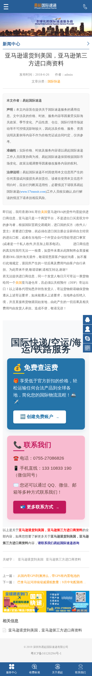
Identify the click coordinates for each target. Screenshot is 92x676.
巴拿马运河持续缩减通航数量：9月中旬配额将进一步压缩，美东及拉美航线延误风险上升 (53, 582)
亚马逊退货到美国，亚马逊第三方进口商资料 (45, 630)
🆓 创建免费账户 (39, 416)
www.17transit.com (33, 191)
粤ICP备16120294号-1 (46, 653)
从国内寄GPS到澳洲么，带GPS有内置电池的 (48, 576)
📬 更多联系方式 (39, 506)
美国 (44, 212)
